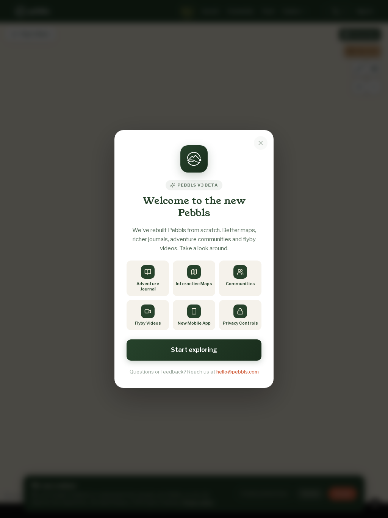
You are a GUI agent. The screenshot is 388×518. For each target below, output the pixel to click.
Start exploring (194, 349)
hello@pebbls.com (237, 372)
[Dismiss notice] (261, 143)
